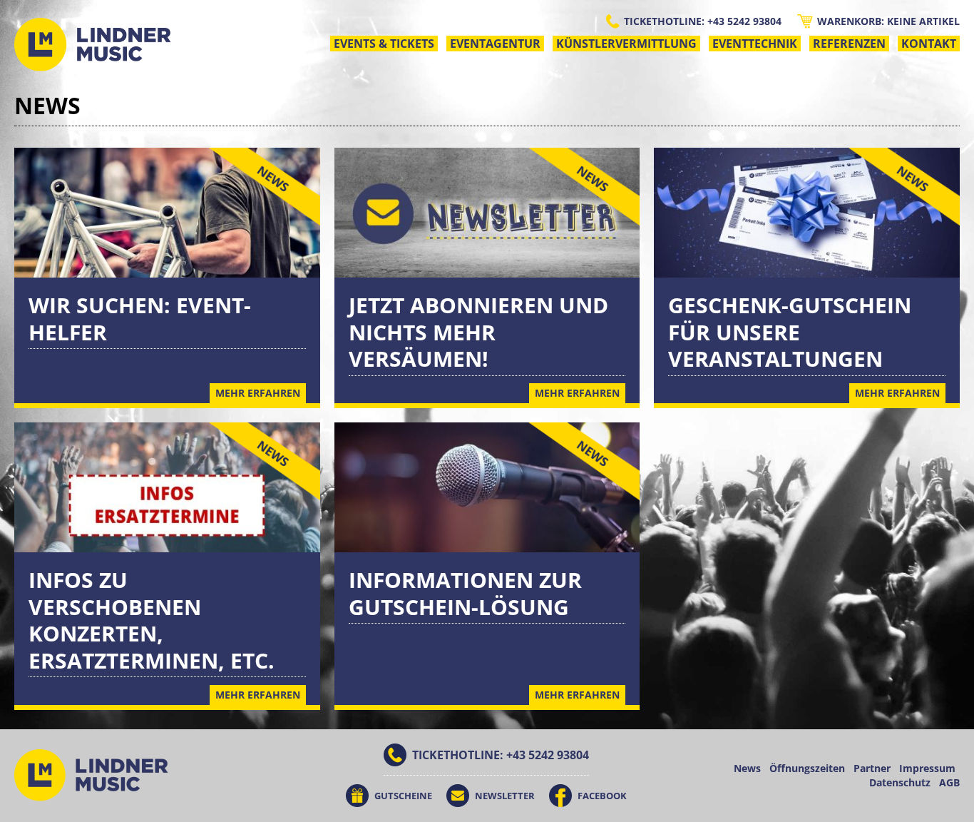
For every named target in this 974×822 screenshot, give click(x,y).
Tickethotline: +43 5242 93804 (702, 21)
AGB (949, 782)
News (747, 768)
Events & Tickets (384, 43)
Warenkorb (888, 21)
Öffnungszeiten (807, 768)
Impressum (927, 768)
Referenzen (849, 43)
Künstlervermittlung (626, 43)
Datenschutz (900, 782)
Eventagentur (495, 43)
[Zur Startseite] (92, 44)
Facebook (602, 795)
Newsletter (505, 795)
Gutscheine (403, 795)
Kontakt (928, 43)
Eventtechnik (754, 43)
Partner (872, 768)
